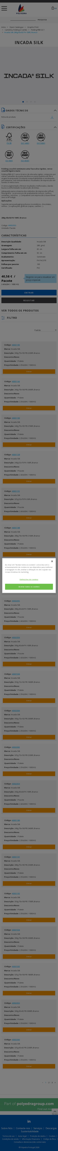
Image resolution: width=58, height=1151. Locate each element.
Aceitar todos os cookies (29, 587)
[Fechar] (52, 561)
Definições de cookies (29, 579)
